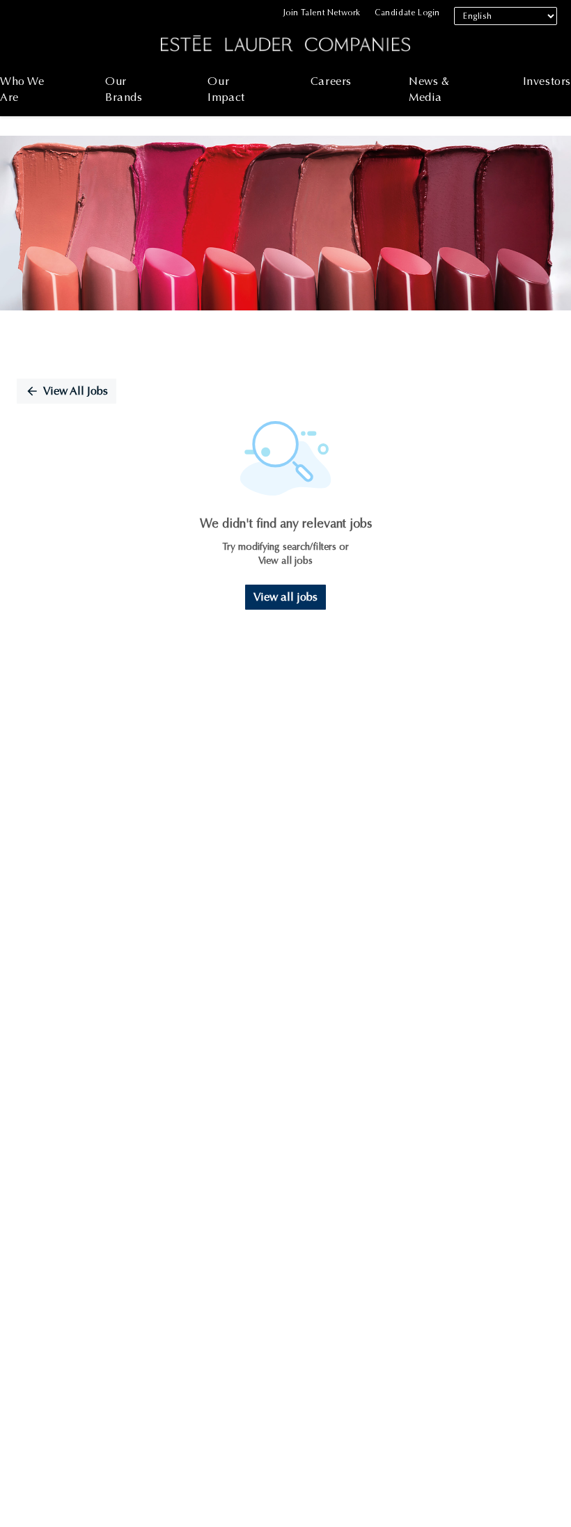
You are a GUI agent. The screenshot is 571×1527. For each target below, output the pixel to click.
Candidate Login (407, 12)
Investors (547, 81)
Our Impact (226, 89)
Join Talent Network (322, 12)
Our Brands (124, 89)
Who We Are (22, 89)
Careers (331, 81)
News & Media (429, 89)
